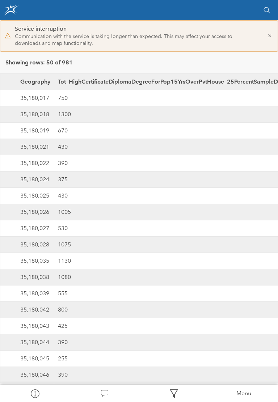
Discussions (104, 393)
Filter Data (173, 393)
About (35, 393)
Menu (243, 393)
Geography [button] (35, 81)
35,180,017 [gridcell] (34, 97)
